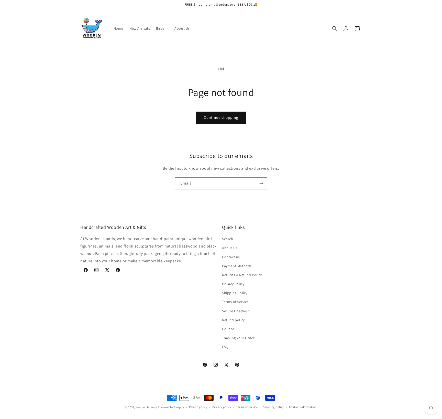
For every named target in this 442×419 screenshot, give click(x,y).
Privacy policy (221, 407)
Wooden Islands (146, 407)
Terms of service (247, 407)
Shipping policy (273, 407)
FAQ (225, 347)
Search (227, 239)
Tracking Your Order (238, 338)
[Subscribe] (261, 183)
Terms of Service (235, 301)
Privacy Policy (233, 284)
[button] (162, 28)
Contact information (303, 407)
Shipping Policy (234, 293)
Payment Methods (237, 266)
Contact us (231, 257)
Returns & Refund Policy (242, 275)
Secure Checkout (236, 311)
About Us (229, 247)
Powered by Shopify (171, 407)
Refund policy (233, 320)
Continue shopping (221, 117)
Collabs (228, 329)
